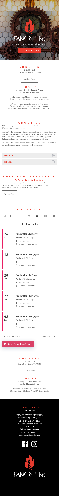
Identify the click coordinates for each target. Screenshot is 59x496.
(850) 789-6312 (29, 410)
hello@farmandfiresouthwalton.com (36, 108)
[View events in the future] (11, 216)
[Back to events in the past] (5, 216)
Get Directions (29, 78)
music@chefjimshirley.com (29, 435)
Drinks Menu (9, 194)
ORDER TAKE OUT (29, 50)
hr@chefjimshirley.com (29, 429)
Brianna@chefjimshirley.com (29, 417)
